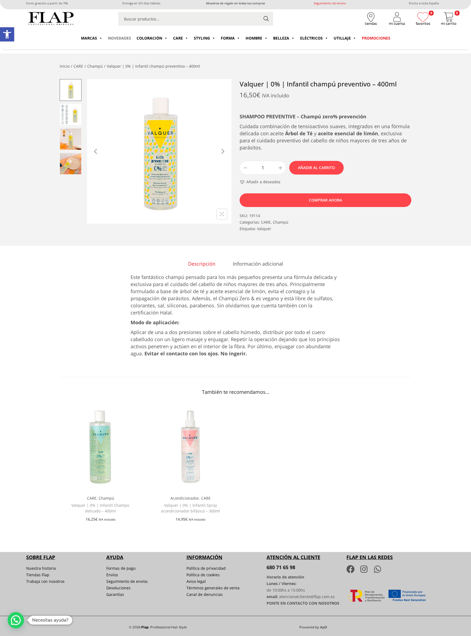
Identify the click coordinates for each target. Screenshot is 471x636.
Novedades (119, 38)
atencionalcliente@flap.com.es (307, 596)
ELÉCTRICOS (311, 38)
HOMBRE (254, 38)
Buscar (266, 18)
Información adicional (258, 263)
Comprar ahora (325, 200)
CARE (178, 38)
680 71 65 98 (281, 567)
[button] (7, 34)
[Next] (223, 151)
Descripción (201, 263)
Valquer (264, 228)
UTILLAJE (342, 38)
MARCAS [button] (89, 38)
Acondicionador (184, 498)
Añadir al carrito (316, 167)
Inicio (65, 66)
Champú (95, 66)
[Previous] (96, 151)
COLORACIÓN (149, 38)
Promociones (376, 38)
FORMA (228, 38)
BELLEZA (281, 38)
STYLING (202, 38)
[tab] (201, 263)
